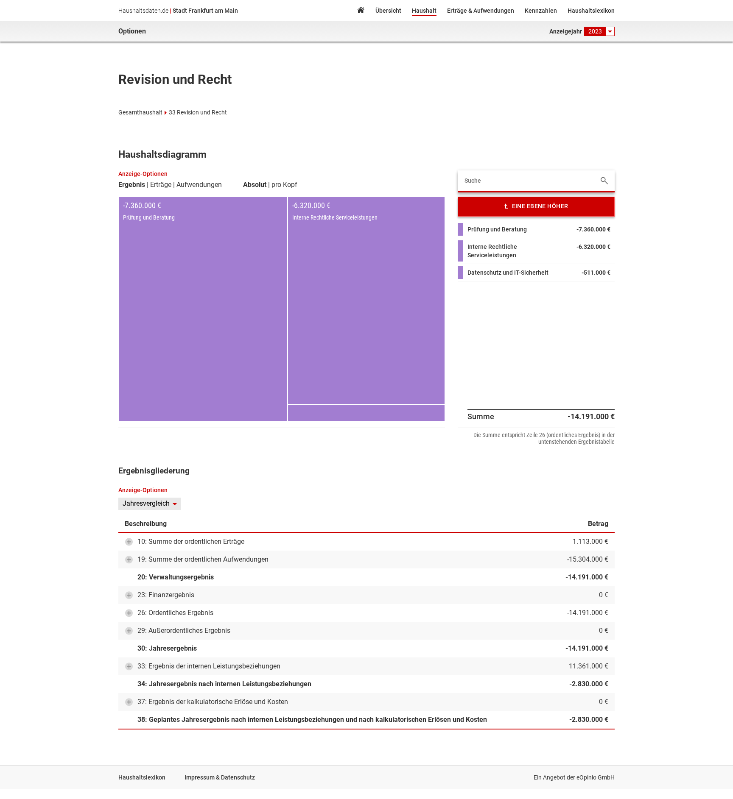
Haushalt (424, 10)
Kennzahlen (541, 10)
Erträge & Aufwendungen (480, 10)
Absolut (254, 184)
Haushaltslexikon (591, 10)
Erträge (160, 184)
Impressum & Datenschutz (220, 777)
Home (360, 11)
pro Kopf (284, 184)
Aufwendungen (199, 184)
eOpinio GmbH (595, 777)
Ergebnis (131, 184)
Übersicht (388, 10)
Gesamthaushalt (140, 112)
